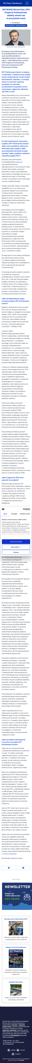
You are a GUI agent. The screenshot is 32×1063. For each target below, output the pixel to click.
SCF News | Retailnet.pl (12, 3)
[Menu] (27, 3)
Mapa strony (6, 1058)
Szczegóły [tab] (14, 513)
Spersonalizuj (15, 547)
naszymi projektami (9, 854)
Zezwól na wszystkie (16, 541)
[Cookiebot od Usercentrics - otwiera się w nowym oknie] (23, 509)
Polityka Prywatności (16, 1058)
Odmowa (16, 552)
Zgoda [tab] (5, 513)
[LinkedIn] (23, 868)
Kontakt (22, 1060)
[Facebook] (9, 868)
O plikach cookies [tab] (25, 513)
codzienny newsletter (9, 1030)
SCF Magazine (15, 1035)
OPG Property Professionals (16, 25)
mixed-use (18, 162)
